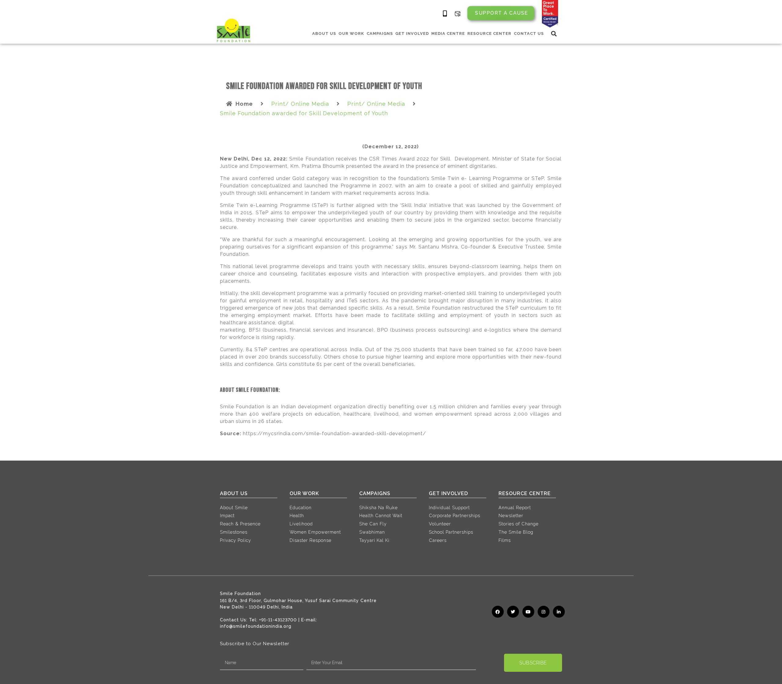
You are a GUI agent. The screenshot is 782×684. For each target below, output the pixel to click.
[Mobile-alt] (445, 14)
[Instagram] (544, 612)
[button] (554, 33)
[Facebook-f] (498, 612)
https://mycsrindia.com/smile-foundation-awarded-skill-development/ (334, 433)
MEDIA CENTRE (448, 33)
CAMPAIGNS (380, 33)
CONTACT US (529, 33)
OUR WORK (351, 33)
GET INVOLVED (412, 33)
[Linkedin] (559, 612)
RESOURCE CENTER (489, 33)
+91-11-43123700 (278, 619)
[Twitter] (513, 612)
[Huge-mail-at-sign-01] (457, 14)
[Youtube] (528, 612)
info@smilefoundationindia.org (255, 626)
